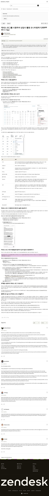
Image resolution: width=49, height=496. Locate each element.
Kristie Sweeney (7, 33)
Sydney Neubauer (7, 327)
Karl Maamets (6, 409)
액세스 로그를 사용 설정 (41, 96)
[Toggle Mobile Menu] (47, 2)
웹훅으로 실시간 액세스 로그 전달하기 (9, 77)
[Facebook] (45, 23)
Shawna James (7, 424)
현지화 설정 (33, 265)
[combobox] (36, 323)
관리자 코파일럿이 (18, 223)
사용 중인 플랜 (46, 38)
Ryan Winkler (6, 361)
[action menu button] (47, 327)
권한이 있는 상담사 (7, 66)
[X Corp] (43, 23)
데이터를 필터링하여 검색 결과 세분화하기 (36, 286)
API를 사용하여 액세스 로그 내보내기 (9, 76)
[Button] (2, 317)
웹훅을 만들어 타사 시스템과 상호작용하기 (27, 305)
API (8, 57)
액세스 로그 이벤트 (32, 307)
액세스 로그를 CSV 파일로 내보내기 (33, 290)
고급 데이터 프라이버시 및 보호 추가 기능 (8, 52)
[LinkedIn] (42, 23)
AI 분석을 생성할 (41, 129)
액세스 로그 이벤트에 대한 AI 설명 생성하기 (10, 74)
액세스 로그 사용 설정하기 (7, 71)
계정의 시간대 (32, 161)
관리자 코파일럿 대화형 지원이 (12, 213)
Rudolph (5, 439)
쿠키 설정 (24, 490)
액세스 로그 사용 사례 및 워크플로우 (15, 67)
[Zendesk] (24, 481)
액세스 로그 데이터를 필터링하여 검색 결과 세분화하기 (12, 75)
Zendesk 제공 (26, 493)
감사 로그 (45, 54)
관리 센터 (4, 89)
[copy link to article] (47, 23)
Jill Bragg (6, 392)
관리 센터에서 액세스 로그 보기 (8, 72)
